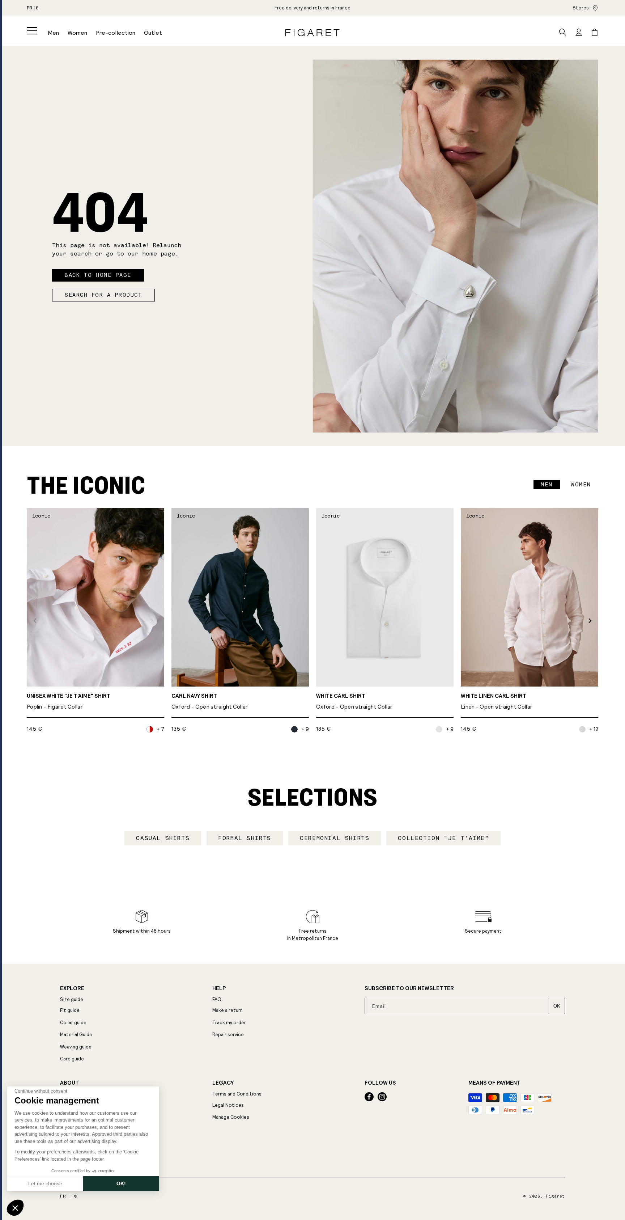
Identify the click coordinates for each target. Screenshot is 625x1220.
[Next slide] (590, 620)
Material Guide (76, 1034)
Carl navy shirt (209, 701)
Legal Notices (228, 1105)
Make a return (227, 1010)
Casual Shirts (163, 838)
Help (219, 988)
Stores (581, 8)
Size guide (71, 999)
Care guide (72, 1059)
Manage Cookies (230, 1117)
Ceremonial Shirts (334, 838)
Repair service (228, 1034)
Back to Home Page (98, 275)
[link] (312, 8)
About (69, 1083)
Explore (72, 988)
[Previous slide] (35, 620)
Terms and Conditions (237, 1094)
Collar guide (73, 1023)
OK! (121, 1183)
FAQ (216, 999)
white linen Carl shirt (496, 701)
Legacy (223, 1083)
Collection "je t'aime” (443, 838)
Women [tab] (581, 484)
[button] (32, 31)
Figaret (555, 1196)
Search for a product (103, 295)
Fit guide (70, 1010)
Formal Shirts (244, 838)
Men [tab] (547, 484)
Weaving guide (76, 1047)
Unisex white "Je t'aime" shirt (68, 701)
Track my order (229, 1023)
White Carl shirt (354, 701)
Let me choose (45, 1183)
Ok (556, 1006)
